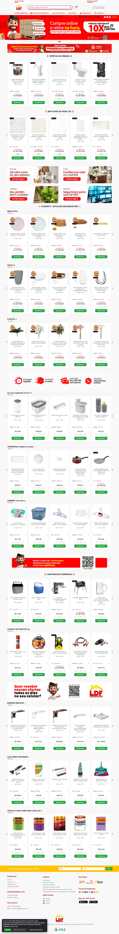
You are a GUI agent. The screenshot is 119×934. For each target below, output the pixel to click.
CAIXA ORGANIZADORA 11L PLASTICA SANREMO (101, 523)
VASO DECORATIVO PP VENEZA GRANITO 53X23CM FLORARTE (80, 289)
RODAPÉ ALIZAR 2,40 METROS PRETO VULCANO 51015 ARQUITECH (101, 136)
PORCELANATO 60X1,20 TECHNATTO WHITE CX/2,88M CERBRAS (38, 136)
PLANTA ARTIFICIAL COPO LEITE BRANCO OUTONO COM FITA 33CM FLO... (18, 343)
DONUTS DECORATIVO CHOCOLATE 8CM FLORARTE (38, 234)
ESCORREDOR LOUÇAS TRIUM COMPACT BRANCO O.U (101, 416)
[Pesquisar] (70, 7)
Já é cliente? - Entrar (20, 1)
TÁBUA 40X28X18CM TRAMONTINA (101, 598)
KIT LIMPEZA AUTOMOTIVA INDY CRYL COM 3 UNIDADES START (38, 653)
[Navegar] (7, 135)
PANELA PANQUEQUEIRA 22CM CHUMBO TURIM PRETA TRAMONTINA (18, 470)
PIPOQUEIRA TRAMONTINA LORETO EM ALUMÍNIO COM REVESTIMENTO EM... (80, 470)
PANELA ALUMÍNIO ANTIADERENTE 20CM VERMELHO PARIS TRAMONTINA (59, 471)
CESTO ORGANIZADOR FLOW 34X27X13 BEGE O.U (38, 416)
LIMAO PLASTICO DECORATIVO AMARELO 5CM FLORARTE (59, 235)
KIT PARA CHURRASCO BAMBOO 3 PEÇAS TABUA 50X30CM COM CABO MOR (38, 599)
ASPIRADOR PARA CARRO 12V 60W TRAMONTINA (18, 652)
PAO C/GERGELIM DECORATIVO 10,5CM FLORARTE (80, 235)
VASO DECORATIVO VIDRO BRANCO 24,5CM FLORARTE (59, 288)
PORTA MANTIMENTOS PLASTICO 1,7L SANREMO (39, 523)
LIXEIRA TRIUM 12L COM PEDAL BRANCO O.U (80, 416)
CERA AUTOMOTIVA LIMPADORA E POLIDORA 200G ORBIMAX (80, 653)
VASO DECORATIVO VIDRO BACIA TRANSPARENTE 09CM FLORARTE (101, 289)
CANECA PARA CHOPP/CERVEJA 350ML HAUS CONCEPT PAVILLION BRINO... (17, 600)
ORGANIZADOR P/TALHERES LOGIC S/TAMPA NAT (59, 416)
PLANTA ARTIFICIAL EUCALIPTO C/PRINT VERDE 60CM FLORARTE (101, 343)
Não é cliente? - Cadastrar (93, 1)
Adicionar (18, 102)
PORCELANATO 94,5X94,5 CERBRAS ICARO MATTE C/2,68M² (59, 136)
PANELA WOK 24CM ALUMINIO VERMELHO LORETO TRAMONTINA (39, 470)
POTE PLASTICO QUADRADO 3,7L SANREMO (80, 523)
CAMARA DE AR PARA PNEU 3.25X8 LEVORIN (101, 652)
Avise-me (81, 668)
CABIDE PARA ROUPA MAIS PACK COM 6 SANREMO (17, 523)
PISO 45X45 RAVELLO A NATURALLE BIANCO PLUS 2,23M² (59, 81)
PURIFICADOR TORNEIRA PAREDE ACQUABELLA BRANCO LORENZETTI (38, 81)
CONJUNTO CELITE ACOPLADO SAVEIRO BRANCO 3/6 (80, 81)
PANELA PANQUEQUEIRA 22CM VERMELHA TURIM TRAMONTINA (101, 470)
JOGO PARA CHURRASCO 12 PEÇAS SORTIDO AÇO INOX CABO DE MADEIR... (80, 599)
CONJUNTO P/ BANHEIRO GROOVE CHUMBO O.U (18, 416)
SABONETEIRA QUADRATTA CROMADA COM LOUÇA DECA (18, 726)
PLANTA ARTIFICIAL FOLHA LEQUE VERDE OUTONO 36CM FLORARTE (80, 343)
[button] (59, 41)
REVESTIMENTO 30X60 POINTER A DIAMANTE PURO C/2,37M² (17, 136)
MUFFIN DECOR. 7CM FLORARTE (101, 234)
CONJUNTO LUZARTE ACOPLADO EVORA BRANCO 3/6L (59, 727)
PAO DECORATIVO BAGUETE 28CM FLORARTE (17, 234)
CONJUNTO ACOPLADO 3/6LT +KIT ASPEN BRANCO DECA (101, 726)
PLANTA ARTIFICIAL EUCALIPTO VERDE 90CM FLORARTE (59, 343)
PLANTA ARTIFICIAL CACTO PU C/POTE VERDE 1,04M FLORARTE (38, 343)
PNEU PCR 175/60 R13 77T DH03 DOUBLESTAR (59, 652)
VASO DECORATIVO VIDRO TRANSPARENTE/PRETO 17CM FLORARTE (18, 289)
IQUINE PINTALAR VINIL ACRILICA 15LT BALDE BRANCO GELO (17, 81)
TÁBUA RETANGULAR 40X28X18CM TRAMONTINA (59, 598)
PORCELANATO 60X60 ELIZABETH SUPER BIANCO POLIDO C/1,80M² (80, 136)
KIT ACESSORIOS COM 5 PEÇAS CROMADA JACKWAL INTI (38, 727)
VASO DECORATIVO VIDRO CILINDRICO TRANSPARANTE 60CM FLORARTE (38, 289)
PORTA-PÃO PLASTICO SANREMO (59, 523)
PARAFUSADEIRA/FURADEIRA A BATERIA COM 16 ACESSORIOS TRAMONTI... (101, 81)
